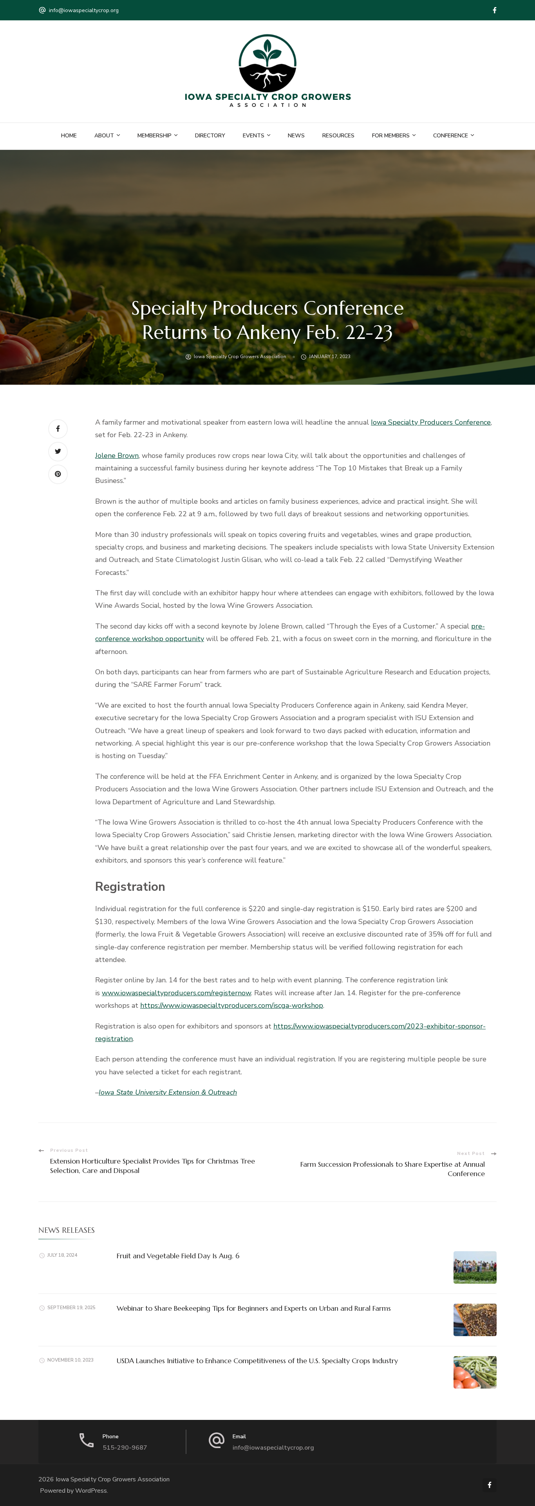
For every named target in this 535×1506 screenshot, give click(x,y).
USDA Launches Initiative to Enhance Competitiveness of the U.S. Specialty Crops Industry (257, 1360)
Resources (338, 135)
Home (69, 135)
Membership (154, 135)
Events (253, 135)
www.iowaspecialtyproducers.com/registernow (176, 993)
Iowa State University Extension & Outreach (168, 1092)
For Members (391, 135)
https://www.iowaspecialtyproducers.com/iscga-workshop (231, 1005)
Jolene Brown (117, 455)
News (296, 135)
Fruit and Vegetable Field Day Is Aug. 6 (178, 1255)
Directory (210, 135)
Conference (450, 135)
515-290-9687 (125, 1447)
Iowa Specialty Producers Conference (431, 422)
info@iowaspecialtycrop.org (84, 10)
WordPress (91, 1490)
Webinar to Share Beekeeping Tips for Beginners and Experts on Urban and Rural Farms (254, 1308)
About (104, 135)
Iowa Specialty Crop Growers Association (240, 356)
